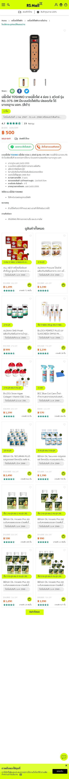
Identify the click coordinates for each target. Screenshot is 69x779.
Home (4, 20)
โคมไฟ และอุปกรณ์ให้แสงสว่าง (13, 24)
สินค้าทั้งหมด (34, 612)
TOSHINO (14, 154)
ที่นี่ (20, 774)
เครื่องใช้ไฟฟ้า (17, 20)
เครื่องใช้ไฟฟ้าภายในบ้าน (37, 20)
